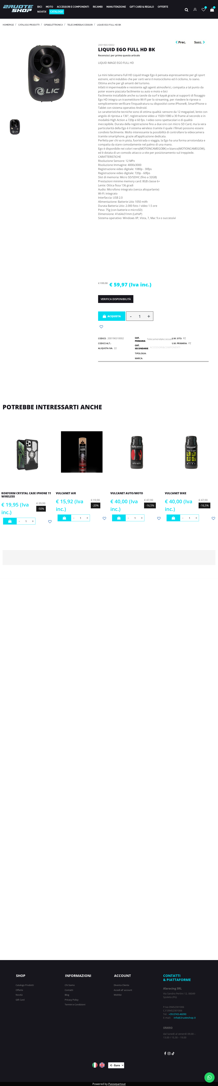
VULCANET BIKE (175, 493)
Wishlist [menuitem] (118, 994)
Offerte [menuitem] (19, 990)
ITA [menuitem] (95, 1065)
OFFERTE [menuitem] (163, 6)
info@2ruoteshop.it (185, 1017)
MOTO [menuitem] (49, 6)
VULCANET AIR (66, 493)
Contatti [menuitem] (69, 990)
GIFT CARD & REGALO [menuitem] (142, 6)
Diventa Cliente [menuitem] (121, 985)
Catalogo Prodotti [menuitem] (25, 985)
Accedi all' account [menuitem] (123, 990)
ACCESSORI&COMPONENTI (165, 347)
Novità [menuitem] (19, 994)
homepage (8, 25)
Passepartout (117, 1084)
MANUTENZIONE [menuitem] (116, 6)
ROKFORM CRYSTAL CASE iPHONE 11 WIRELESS (26, 494)
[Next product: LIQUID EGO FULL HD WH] (200, 42)
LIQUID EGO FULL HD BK (109, 25)
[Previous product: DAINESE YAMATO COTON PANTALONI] (182, 42)
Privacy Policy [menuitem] (72, 999)
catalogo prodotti (29, 25)
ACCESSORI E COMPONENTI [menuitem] (73, 6)
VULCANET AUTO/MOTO (126, 493)
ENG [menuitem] (102, 1065)
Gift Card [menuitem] (20, 999)
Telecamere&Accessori (80, 25)
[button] (47, 73)
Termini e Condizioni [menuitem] (75, 1004)
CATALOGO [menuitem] (56, 11)
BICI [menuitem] (39, 6)
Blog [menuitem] (67, 994)
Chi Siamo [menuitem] (70, 985)
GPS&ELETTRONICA (53, 25)
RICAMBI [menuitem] (98, 6)
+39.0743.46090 (177, 1014)
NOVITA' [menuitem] (41, 11)
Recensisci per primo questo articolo (119, 55)
